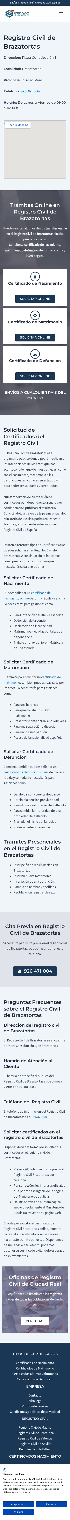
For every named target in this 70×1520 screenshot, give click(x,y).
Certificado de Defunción (35, 360)
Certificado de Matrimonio (35, 322)
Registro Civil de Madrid (35, 1427)
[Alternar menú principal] (61, 14)
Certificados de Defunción (35, 1379)
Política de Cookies (35, 1406)
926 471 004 (30, 91)
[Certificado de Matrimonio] (35, 315)
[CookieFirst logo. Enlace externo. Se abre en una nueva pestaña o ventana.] (4, 1470)
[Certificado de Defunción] (35, 354)
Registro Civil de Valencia (35, 1438)
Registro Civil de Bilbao (35, 1449)
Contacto (35, 1395)
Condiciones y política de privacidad (35, 1412)
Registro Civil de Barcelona (35, 1433)
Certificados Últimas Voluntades (35, 1374)
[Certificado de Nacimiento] (35, 276)
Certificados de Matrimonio (35, 1368)
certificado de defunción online (26, 772)
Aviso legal (35, 1401)
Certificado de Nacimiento (35, 283)
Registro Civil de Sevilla (35, 1444)
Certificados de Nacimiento (35, 1363)
